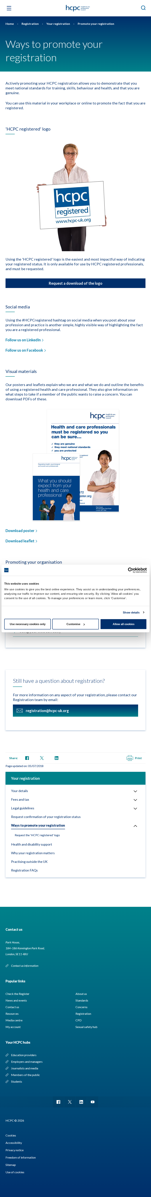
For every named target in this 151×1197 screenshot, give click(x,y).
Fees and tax (20, 799)
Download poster (20, 530)
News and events (16, 1000)
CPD (79, 1020)
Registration (83, 1013)
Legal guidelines (22, 808)
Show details (131, 612)
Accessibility (14, 1142)
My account (13, 1027)
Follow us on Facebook (24, 350)
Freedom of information (21, 1157)
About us (81, 993)
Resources (12, 1013)
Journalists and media (24, 1068)
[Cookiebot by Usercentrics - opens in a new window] (131, 570)
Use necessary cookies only (27, 624)
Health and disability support (31, 844)
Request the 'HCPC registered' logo (37, 835)
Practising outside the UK (29, 862)
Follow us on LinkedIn (23, 340)
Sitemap (11, 1164)
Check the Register (17, 993)
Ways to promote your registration (38, 825)
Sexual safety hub (86, 1027)
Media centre (14, 1020)
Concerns (81, 1007)
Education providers (23, 1055)
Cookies (11, 1135)
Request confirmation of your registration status (46, 817)
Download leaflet (20, 541)
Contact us (12, 1007)
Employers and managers (27, 1061)
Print (138, 758)
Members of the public (25, 1075)
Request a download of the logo (75, 283)
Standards (82, 1000)
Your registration (25, 778)
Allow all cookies (123, 624)
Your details (19, 791)
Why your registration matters (33, 853)
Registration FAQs (24, 870)
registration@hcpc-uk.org (47, 710)
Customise (73, 624)
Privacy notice (15, 1150)
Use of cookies (15, 1172)
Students (16, 1081)
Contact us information (25, 965)
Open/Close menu (135, 791)
